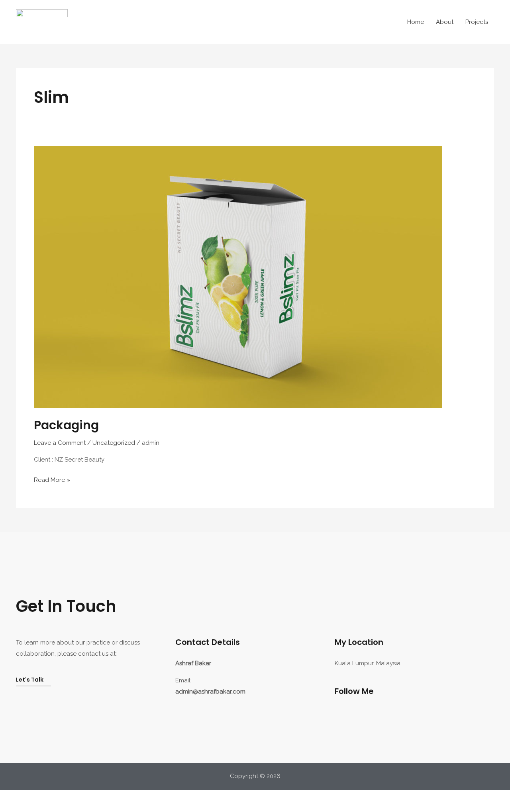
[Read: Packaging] (238, 276)
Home (415, 22)
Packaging (66, 425)
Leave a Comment (60, 442)
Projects (476, 22)
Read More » (52, 479)
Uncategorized (113, 442)
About (444, 22)
